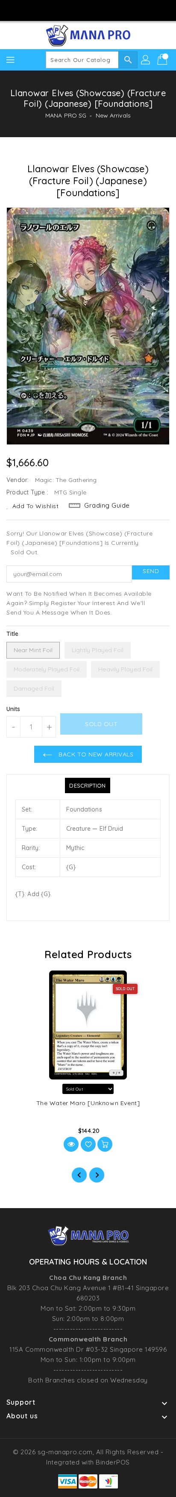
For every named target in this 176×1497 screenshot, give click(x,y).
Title (12, 634)
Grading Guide (107, 505)
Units (13, 709)
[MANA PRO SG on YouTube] (96, 9)
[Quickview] (71, 1144)
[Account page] (146, 59)
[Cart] (163, 59)
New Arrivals (113, 115)
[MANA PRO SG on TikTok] (112, 9)
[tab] (87, 785)
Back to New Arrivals (95, 754)
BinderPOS (113, 1462)
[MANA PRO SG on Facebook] (63, 9)
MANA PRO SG (65, 115)
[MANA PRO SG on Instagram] (79, 9)
